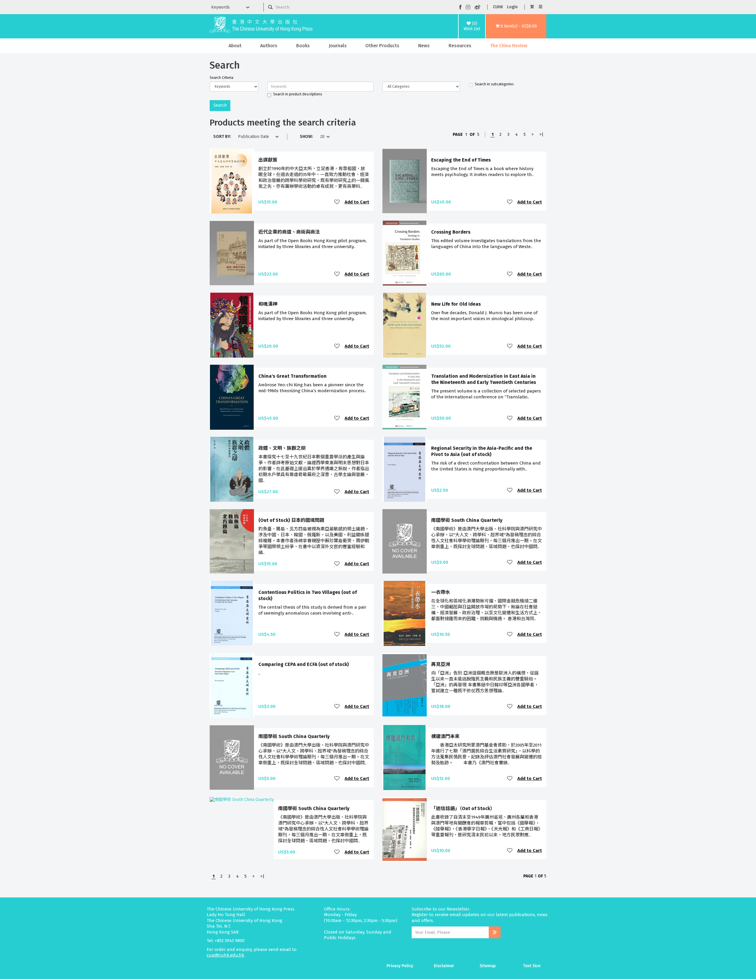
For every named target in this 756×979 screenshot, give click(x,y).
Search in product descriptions (297, 94)
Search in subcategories (494, 84)
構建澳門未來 (445, 736)
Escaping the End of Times (461, 160)
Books (303, 45)
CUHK (498, 6)
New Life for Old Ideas (456, 304)
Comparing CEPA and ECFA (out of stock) (303, 664)
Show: (306, 136)
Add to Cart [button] (357, 202)
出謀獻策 (267, 160)
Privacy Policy (400, 965)
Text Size (531, 965)
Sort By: (222, 136)
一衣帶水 (440, 592)
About (235, 45)
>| (541, 134)
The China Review (508, 45)
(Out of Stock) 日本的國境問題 (291, 520)
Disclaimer (444, 965)
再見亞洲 (440, 664)
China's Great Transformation (292, 376)
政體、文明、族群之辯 (282, 448)
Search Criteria (221, 78)
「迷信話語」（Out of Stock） (463, 808)
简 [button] (540, 6)
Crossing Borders (450, 232)
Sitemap (488, 965)
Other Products (382, 45)
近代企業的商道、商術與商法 (289, 232)
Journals (338, 45)
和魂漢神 (267, 304)
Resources (460, 45)
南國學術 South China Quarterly (466, 520)
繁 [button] (532, 6)
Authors (268, 45)
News (424, 45)
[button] (516, 26)
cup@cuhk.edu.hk (225, 955)
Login (512, 6)
